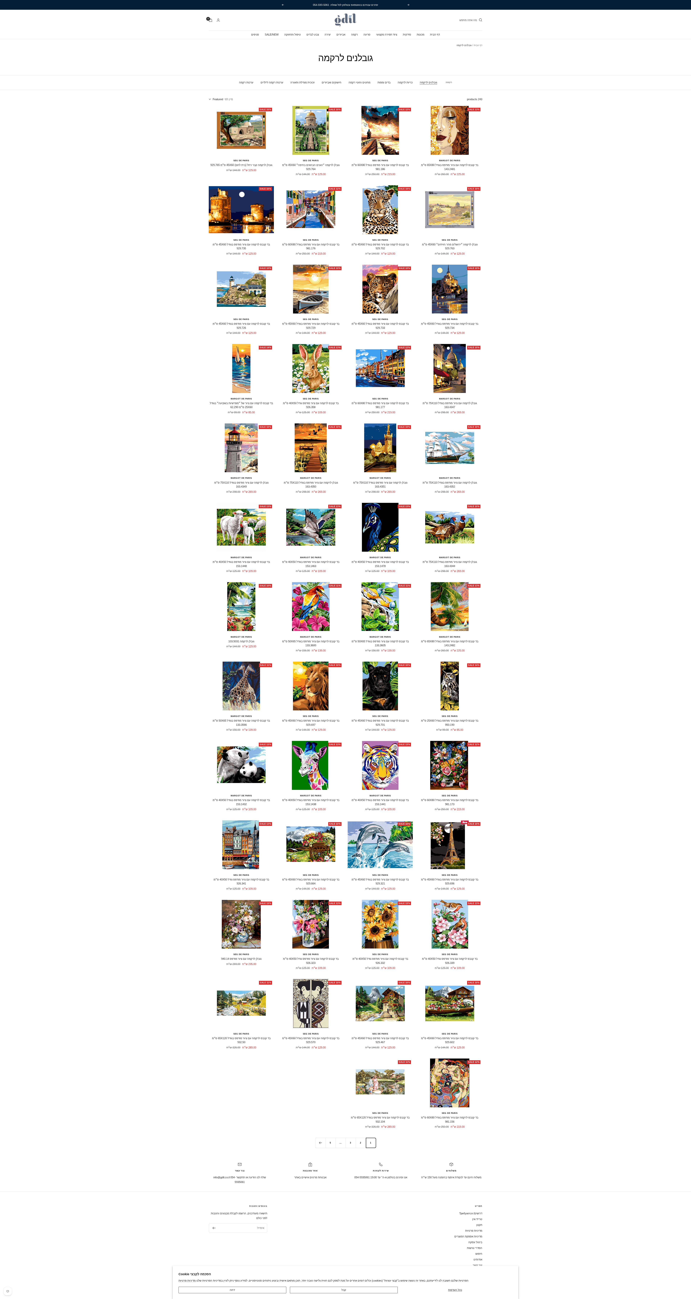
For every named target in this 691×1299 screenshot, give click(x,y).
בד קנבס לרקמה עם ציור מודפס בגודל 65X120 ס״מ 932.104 (380, 1119)
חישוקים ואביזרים (331, 82)
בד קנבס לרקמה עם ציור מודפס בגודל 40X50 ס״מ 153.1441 (380, 802)
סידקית (407, 34)
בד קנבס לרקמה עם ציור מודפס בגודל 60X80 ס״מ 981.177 (380, 405)
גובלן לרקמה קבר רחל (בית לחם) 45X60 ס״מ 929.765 (241, 164)
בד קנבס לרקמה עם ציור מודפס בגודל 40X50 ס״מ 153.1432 (241, 802)
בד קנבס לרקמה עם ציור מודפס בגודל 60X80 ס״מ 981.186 (380, 167)
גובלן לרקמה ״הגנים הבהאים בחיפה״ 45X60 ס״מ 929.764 (311, 167)
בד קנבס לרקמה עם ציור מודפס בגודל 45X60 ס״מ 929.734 (449, 325)
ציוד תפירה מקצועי (386, 34)
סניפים (255, 34)
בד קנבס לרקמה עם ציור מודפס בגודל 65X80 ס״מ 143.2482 (449, 643)
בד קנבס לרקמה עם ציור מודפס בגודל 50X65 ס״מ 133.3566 (241, 722)
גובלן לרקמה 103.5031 (241, 641)
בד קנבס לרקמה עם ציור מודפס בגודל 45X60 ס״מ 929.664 (310, 881)
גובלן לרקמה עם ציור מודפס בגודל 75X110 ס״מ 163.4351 (380, 484)
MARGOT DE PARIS (449, 160)
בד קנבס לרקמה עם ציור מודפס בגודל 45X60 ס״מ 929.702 (380, 246)
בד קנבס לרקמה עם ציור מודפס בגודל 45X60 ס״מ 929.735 (241, 246)
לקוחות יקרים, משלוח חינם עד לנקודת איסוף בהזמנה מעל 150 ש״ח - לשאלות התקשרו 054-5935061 (345, 4)
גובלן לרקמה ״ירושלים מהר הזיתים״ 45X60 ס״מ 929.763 (450, 246)
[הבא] (320, 1143)
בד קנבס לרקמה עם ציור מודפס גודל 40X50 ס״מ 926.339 (450, 960)
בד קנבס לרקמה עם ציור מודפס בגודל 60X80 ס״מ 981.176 (310, 246)
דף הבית (435, 34)
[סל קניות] (210, 20)
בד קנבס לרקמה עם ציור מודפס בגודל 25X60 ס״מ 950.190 (449, 722)
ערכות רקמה (246, 82)
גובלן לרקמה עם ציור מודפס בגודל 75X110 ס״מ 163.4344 (450, 564)
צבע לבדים (312, 34)
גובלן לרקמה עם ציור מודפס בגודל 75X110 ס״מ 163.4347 (450, 405)
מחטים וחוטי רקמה (359, 82)
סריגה (366, 34)
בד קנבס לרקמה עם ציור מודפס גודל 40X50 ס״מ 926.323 (311, 960)
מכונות (420, 34)
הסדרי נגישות (474, 1247)
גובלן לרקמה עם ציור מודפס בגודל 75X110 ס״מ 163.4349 (241, 484)
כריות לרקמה (405, 82)
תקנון (479, 1224)
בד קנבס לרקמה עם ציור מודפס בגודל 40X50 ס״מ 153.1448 (241, 564)
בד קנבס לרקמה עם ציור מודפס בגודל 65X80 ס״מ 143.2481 (449, 167)
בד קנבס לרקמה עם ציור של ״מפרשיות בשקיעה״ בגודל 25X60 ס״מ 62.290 (241, 405)
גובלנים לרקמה (428, 82)
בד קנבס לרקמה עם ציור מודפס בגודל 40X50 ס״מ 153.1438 (310, 802)
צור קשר (477, 1265)
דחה (232, 1289)
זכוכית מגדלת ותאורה (302, 82)
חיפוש (478, 1253)
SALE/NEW (272, 34)
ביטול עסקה (475, 1242)
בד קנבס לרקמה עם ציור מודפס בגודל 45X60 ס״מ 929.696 (449, 881)
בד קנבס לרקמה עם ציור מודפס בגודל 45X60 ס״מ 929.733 (380, 325)
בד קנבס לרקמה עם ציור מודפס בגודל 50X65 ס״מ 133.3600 (310, 643)
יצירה (328, 34)
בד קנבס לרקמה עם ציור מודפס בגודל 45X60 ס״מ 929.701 (380, 722)
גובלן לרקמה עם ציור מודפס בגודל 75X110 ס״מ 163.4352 (450, 484)
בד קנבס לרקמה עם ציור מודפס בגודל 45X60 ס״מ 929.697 (310, 722)
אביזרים (341, 34)
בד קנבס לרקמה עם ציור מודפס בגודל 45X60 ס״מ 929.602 (449, 1040)
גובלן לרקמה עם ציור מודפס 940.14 (241, 958)
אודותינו (477, 1259)
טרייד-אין (477, 1219)
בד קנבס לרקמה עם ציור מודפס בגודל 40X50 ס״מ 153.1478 (380, 564)
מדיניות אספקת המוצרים (468, 1236)
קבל (343, 1289)
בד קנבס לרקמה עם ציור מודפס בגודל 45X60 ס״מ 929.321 (380, 881)
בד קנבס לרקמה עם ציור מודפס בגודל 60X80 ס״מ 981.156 (449, 1119)
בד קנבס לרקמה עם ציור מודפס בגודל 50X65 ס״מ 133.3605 (380, 643)
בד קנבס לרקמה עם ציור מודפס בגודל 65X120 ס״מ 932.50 (241, 1040)
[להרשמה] (213, 1228)
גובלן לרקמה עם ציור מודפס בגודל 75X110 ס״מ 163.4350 (311, 484)
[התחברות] (218, 20)
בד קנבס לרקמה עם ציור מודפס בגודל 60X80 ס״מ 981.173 (449, 802)
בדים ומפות (384, 82)
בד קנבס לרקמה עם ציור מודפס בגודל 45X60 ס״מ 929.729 (310, 325)
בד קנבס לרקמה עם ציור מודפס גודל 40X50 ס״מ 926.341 (241, 881)
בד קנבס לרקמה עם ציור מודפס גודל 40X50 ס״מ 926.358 (311, 405)
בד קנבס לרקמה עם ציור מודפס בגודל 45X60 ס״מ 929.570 (310, 1040)
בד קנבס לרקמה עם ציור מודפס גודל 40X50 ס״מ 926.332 (380, 960)
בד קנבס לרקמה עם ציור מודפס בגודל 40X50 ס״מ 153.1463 (310, 564)
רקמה (354, 34)
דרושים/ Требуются (470, 1213)
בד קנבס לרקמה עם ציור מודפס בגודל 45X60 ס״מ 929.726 (241, 325)
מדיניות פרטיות (187, 1280)
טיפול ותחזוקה (292, 34)
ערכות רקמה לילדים (272, 82)
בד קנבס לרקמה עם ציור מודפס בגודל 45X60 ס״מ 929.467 (380, 1040)
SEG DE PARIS (380, 160)
